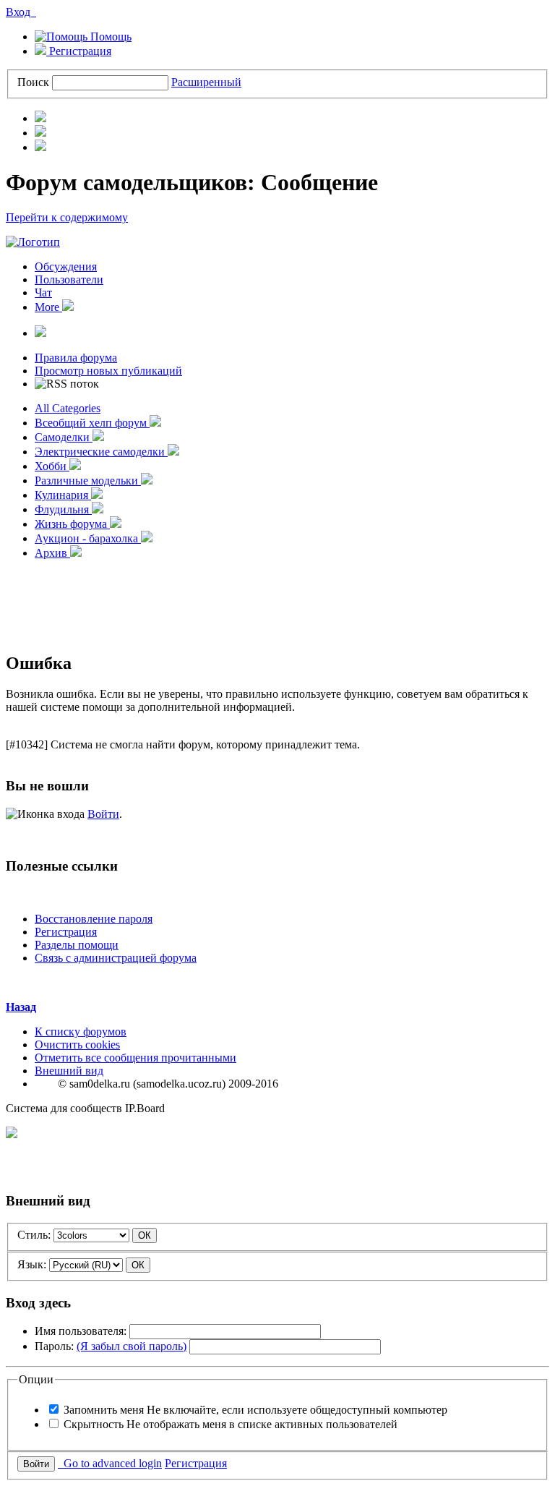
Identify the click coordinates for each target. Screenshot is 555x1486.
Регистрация (78, 51)
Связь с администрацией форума (116, 958)
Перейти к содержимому (67, 217)
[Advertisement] (277, 603)
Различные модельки (88, 480)
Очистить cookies (77, 1044)
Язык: (31, 1264)
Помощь (109, 36)
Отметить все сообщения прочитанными (135, 1057)
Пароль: (110, 1346)
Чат (43, 292)
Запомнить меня (255, 1410)
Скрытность (230, 1424)
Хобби (52, 466)
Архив (52, 553)
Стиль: (34, 1235)
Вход (21, 12)
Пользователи (69, 279)
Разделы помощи (77, 945)
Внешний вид (69, 1070)
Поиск (33, 82)
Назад (21, 1007)
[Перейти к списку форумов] (33, 242)
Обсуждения (66, 266)
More (48, 307)
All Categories (67, 408)
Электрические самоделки (101, 451)
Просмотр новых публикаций (108, 370)
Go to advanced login (110, 1463)
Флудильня (63, 509)
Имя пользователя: (80, 1331)
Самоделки (63, 437)
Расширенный (206, 82)
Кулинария (63, 495)
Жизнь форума (72, 524)
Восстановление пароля (93, 919)
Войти (103, 814)
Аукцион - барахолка (88, 538)
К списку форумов (80, 1031)
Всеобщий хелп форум (92, 423)
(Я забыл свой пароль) (131, 1346)
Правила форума (76, 357)
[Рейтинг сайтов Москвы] (11, 1134)
